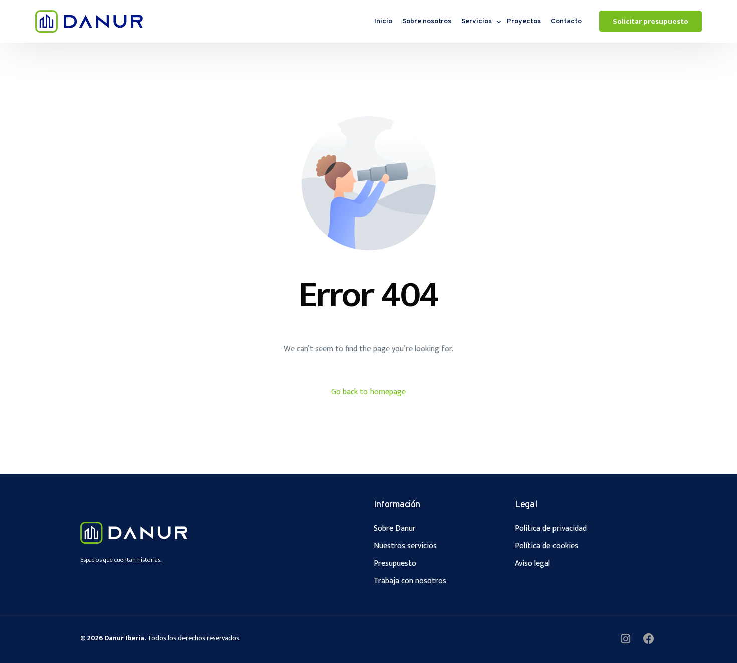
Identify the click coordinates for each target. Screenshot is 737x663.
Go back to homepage (368, 392)
